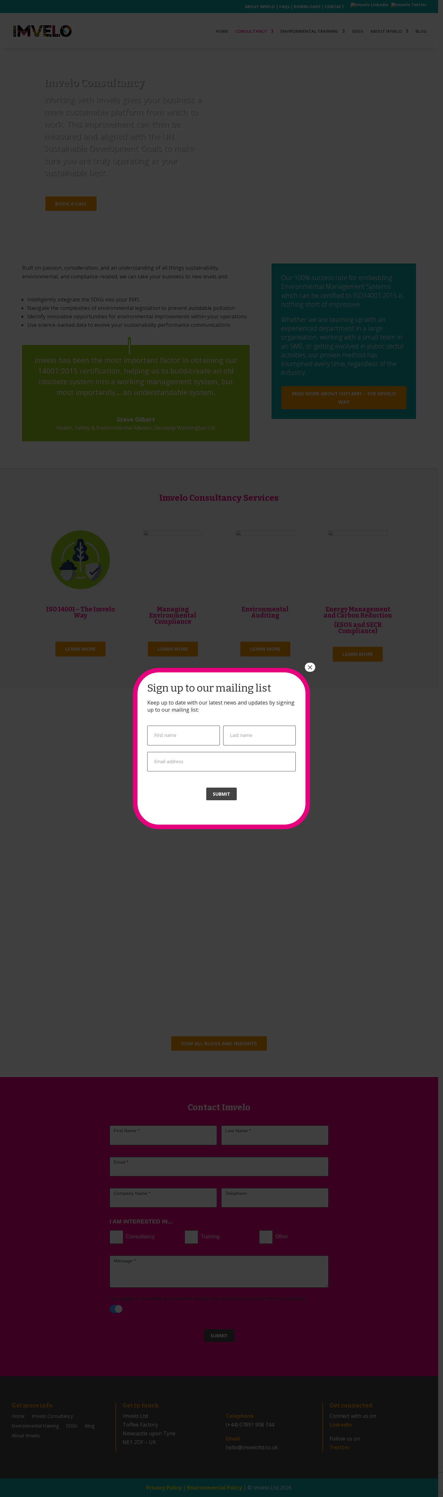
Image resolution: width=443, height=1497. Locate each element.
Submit (221, 794)
